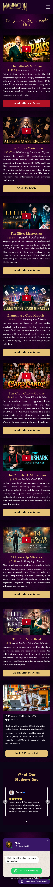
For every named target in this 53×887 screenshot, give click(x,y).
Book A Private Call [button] (26, 753)
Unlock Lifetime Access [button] (26, 103)
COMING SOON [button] (26, 188)
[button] (5, 802)
